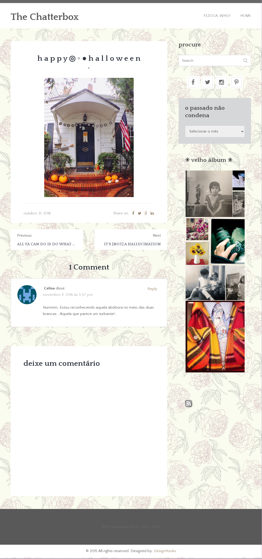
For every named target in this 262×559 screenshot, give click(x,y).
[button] (208, 194)
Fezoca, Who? (217, 16)
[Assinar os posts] (188, 404)
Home (245, 16)
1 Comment (89, 267)
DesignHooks (165, 551)
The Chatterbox (45, 17)
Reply (152, 289)
